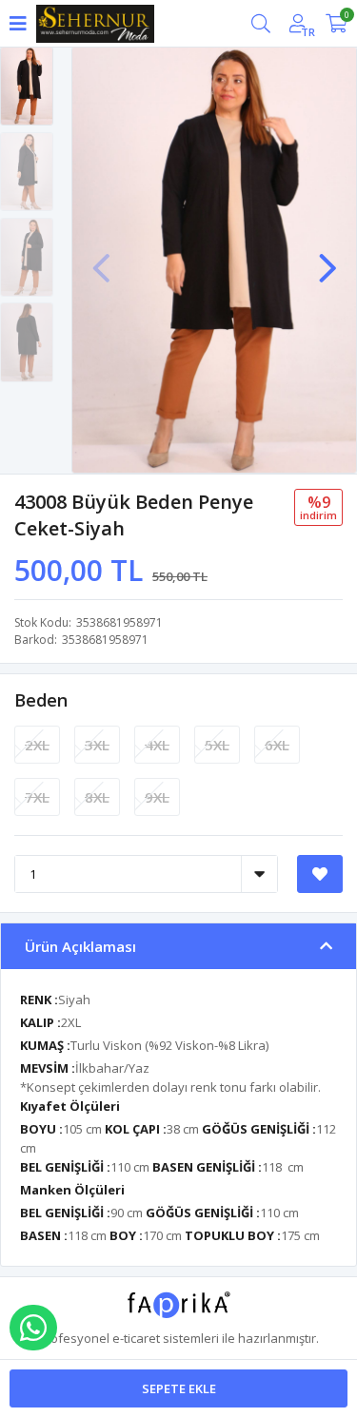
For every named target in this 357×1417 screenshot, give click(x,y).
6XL (277, 744)
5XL (217, 744)
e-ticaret (136, 1338)
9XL (157, 796)
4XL (157, 744)
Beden (41, 700)
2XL (37, 744)
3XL (97, 744)
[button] (327, 259)
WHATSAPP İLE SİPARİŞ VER (33, 1327)
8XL (97, 796)
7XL (37, 796)
